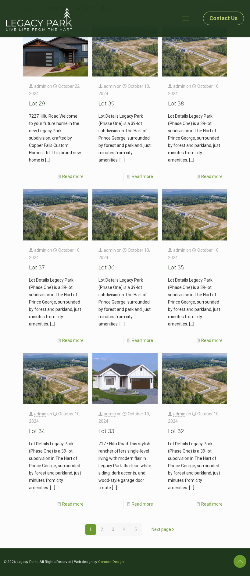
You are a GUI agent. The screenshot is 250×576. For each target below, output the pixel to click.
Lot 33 (106, 431)
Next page (161, 529)
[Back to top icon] (240, 561)
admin (40, 86)
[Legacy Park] (39, 18)
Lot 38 (176, 103)
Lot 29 (37, 103)
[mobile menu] (185, 18)
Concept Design (111, 562)
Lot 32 (176, 431)
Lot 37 (37, 267)
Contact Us (223, 18)
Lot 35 (176, 267)
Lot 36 (106, 267)
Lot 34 (37, 431)
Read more (73, 176)
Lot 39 (106, 103)
